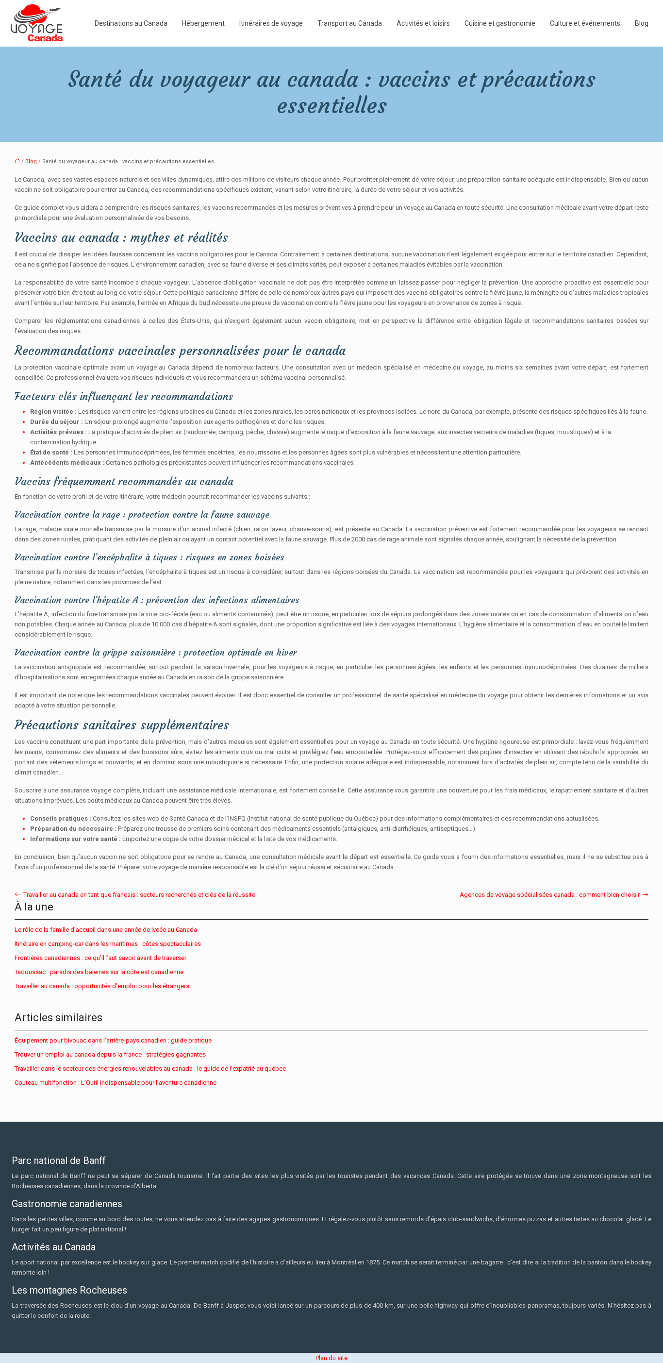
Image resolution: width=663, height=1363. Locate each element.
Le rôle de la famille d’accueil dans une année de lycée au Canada (106, 929)
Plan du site (331, 1358)
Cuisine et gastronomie (499, 23)
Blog (641, 23)
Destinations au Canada (131, 23)
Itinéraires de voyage (271, 23)
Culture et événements (585, 23)
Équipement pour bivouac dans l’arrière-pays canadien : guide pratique (113, 1040)
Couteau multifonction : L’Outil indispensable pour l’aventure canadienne (115, 1082)
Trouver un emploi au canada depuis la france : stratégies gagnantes (110, 1054)
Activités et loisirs (423, 23)
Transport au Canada (349, 23)
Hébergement (203, 23)
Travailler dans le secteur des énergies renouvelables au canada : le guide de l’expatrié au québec (150, 1068)
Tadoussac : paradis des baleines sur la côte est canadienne (99, 972)
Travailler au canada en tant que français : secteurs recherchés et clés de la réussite (139, 894)
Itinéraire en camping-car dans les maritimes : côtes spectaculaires (108, 943)
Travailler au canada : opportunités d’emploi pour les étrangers (102, 986)
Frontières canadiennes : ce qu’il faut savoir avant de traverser (100, 957)
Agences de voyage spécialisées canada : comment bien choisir (550, 894)
